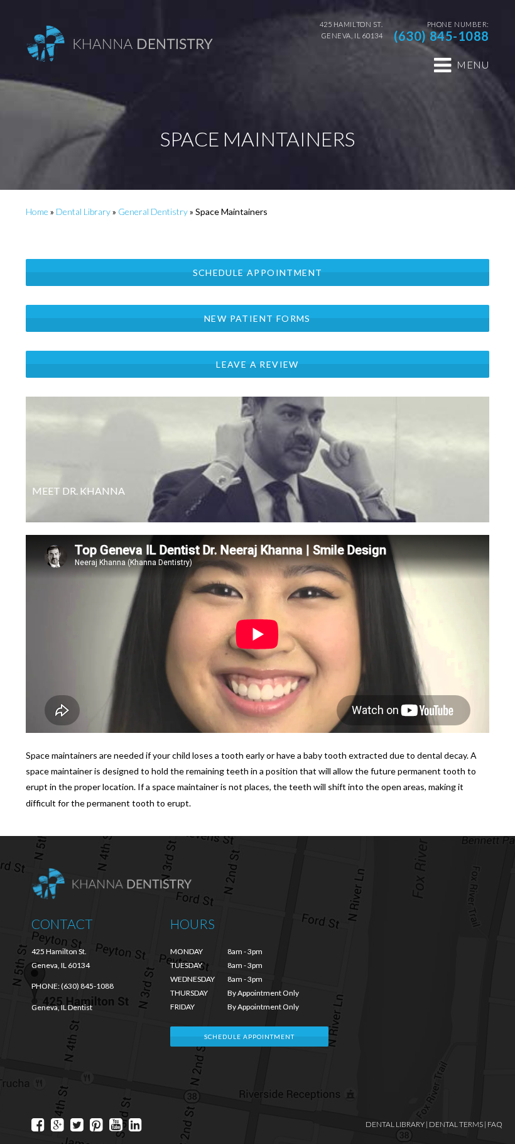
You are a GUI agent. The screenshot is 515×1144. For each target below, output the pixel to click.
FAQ (494, 1124)
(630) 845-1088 (441, 35)
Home (37, 211)
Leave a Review (257, 364)
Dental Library (83, 211)
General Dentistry (153, 211)
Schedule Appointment (258, 272)
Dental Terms (456, 1124)
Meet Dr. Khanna (78, 491)
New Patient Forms (257, 318)
